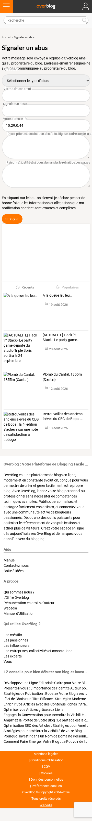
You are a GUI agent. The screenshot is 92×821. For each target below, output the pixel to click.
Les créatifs (13, 635)
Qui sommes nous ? (19, 592)
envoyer (12, 219)
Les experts (13, 656)
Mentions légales (46, 754)
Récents (27, 287)
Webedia (10, 608)
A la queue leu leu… (57, 295)
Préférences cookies (47, 786)
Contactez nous (16, 566)
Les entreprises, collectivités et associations (38, 651)
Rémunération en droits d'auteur (29, 603)
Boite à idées (14, 571)
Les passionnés (16, 640)
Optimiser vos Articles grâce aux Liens (33, 709)
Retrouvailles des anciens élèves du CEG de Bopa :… (63, 416)
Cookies (47, 773)
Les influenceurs (16, 645)
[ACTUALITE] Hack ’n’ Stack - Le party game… (61, 337)
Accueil (6, 37)
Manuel (9, 560)
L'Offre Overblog (16, 597)
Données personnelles (47, 779)
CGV (47, 766)
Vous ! (9, 661)
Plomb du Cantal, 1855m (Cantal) (62, 376)
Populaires (70, 287)
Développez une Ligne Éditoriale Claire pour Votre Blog (46, 683)
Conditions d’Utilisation (46, 760)
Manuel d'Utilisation (19, 613)
